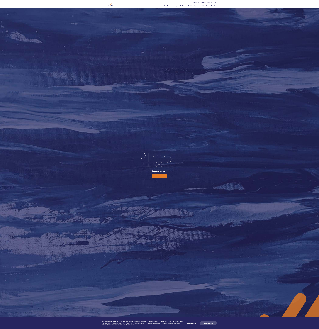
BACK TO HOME (159, 176)
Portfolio (182, 5)
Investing (174, 5)
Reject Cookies (191, 323)
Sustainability (192, 5)
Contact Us (196, 2)
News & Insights (203, 5)
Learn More (118, 323)
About (213, 5)
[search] (215, 2)
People (166, 5)
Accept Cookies (208, 323)
